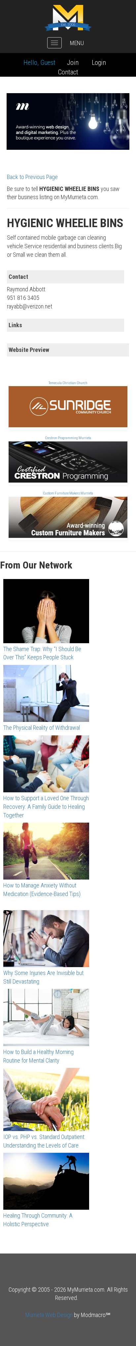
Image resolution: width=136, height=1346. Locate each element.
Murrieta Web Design (49, 1314)
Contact (68, 72)
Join (73, 62)
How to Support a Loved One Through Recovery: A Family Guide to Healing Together (46, 806)
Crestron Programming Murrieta (68, 438)
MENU (77, 43)
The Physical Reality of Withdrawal (41, 727)
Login (99, 62)
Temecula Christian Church (68, 383)
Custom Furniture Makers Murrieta (68, 493)
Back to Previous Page (32, 176)
